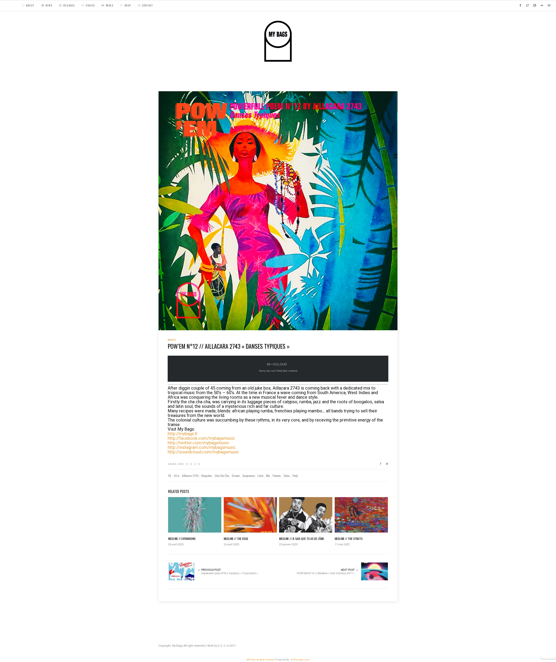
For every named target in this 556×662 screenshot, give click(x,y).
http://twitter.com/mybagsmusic (198, 442)
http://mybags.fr (183, 433)
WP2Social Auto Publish (261, 659)
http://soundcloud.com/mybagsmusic (203, 452)
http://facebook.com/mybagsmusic (201, 438)
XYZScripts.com (300, 659)
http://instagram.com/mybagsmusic (202, 447)
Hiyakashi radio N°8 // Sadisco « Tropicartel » (229, 573)
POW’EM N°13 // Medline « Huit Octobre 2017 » (326, 573)
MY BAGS (166, 81)
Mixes (181, 81)
